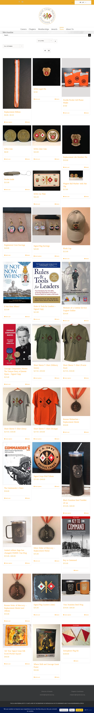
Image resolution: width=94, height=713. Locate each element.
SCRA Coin (8, 149)
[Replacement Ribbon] (17, 83)
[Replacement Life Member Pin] (76, 139)
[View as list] (49, 50)
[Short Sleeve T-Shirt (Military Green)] (46, 343)
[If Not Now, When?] (17, 282)
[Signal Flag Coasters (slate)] (46, 587)
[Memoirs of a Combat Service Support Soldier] (76, 283)
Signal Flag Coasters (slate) (44, 605)
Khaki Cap (67, 248)
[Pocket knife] (17, 173)
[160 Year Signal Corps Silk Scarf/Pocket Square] (17, 636)
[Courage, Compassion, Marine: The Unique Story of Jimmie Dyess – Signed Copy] (17, 344)
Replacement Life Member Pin (75, 157)
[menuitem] (72, 2)
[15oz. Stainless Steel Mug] (76, 587)
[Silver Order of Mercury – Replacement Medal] (46, 530)
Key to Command (70, 560)
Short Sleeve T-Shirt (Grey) (15, 429)
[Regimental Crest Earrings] (17, 224)
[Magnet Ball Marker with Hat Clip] (76, 175)
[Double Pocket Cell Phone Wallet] (76, 77)
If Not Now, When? (12, 306)
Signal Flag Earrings (42, 246)
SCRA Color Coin (40, 149)
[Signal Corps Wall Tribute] (46, 457)
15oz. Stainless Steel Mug (73, 605)
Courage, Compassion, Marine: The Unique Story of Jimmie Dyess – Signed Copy (16, 371)
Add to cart (37, 99)
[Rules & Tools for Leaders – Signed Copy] (46, 282)
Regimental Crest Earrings (14, 245)
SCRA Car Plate (40, 194)
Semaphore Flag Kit (71, 651)
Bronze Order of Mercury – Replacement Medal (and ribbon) (15, 608)
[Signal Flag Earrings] (46, 225)
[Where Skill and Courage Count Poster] (46, 642)
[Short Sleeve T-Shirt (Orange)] (46, 406)
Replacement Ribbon (12, 112)
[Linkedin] (22, 1)
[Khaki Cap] (76, 226)
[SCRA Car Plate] (46, 181)
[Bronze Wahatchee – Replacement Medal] (76, 401)
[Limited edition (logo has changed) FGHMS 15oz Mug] (17, 531)
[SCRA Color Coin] (46, 135)
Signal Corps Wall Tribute (44, 476)
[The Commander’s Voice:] (17, 463)
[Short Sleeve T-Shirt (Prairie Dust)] (76, 343)
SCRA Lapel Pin (40, 89)
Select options (9, 122)
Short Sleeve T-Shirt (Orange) (46, 429)
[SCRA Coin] (17, 135)
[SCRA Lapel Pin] (46, 72)
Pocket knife (9, 179)
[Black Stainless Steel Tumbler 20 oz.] (76, 469)
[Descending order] (55, 41)
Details (28, 122)
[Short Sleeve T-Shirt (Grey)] (17, 406)
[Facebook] (19, 1)
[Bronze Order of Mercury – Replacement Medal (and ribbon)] (17, 588)
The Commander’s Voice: (14, 488)
